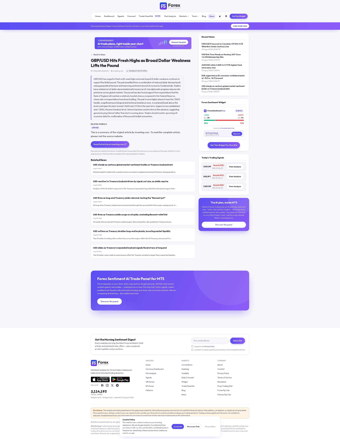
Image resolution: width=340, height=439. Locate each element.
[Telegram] (117, 385)
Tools (194, 16)
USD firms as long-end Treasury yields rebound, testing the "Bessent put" (129, 198)
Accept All (178, 426)
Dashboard (109, 16)
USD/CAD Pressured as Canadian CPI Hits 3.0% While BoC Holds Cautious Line (222, 45)
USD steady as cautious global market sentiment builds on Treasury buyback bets (133, 164)
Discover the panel (223, 225)
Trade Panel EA (149, 16)
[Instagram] (107, 385)
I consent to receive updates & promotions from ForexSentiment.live (219, 350)
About (220, 365)
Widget (185, 382)
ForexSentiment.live (227, 128)
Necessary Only (193, 426)
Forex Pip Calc (224, 390)
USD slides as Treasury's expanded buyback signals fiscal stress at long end (130, 248)
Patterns (149, 390)
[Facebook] (102, 385)
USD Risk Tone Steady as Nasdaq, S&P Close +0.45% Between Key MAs (221, 55)
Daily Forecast (188, 377)
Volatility (185, 373)
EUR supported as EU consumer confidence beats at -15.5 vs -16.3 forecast (223, 76)
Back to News (99, 54)
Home (98, 16)
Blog (204, 16)
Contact (221, 369)
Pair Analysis (170, 16)
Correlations (187, 365)
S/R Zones (150, 382)
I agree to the (204, 346)
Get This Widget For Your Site (223, 145)
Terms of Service (225, 377)
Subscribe (237, 340)
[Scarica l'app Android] (226, 16)
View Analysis (235, 166)
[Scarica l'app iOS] (219, 16)
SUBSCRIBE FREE (240, 26)
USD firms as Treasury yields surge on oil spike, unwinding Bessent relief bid (130, 214)
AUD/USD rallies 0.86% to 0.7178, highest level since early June (222, 66)
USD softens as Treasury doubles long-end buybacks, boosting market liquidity (131, 231)
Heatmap (185, 369)
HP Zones (150, 386)
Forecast (131, 16)
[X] (112, 385)
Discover (236, 134)
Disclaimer (222, 382)
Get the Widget (238, 16)
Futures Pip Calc (224, 394)
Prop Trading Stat (225, 386)
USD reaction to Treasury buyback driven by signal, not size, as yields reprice (130, 181)
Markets (183, 16)
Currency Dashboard (154, 369)
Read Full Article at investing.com (109, 144)
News (211, 16)
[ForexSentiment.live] (170, 6)
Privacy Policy (210, 346)
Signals (121, 16)
